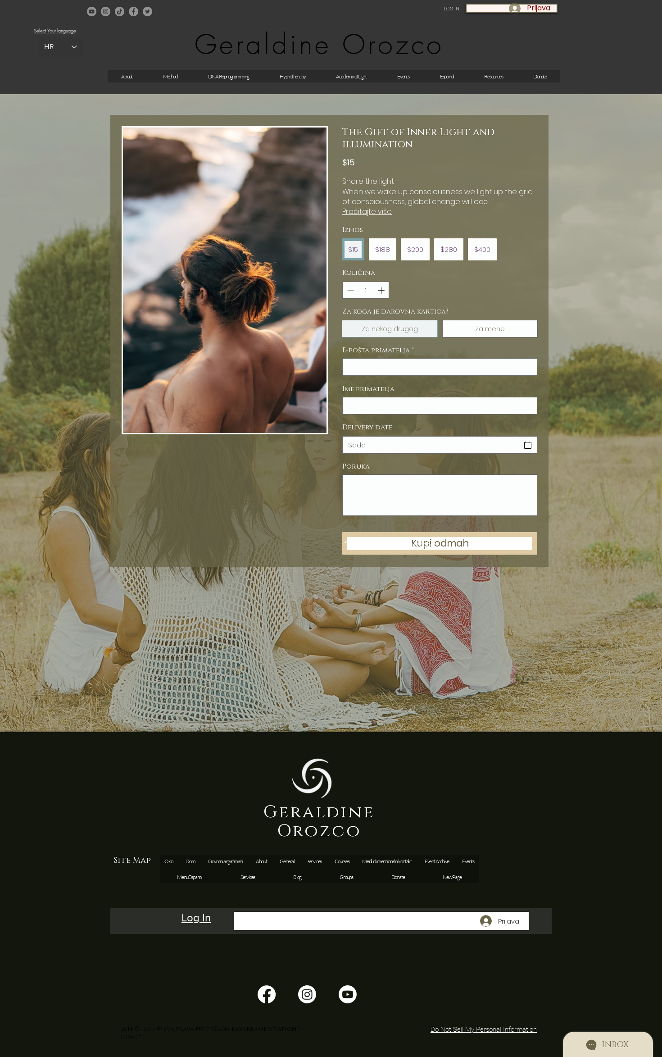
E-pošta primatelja (378, 350)
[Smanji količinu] (350, 290)
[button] (403, 76)
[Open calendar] (527, 445)
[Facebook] (133, 11)
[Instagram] (105, 11)
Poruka (356, 467)
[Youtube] (348, 994)
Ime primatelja (368, 389)
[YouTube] (91, 11)
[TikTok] (119, 11)
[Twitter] (147, 11)
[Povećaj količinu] (382, 290)
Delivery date (367, 427)
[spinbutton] (366, 290)
